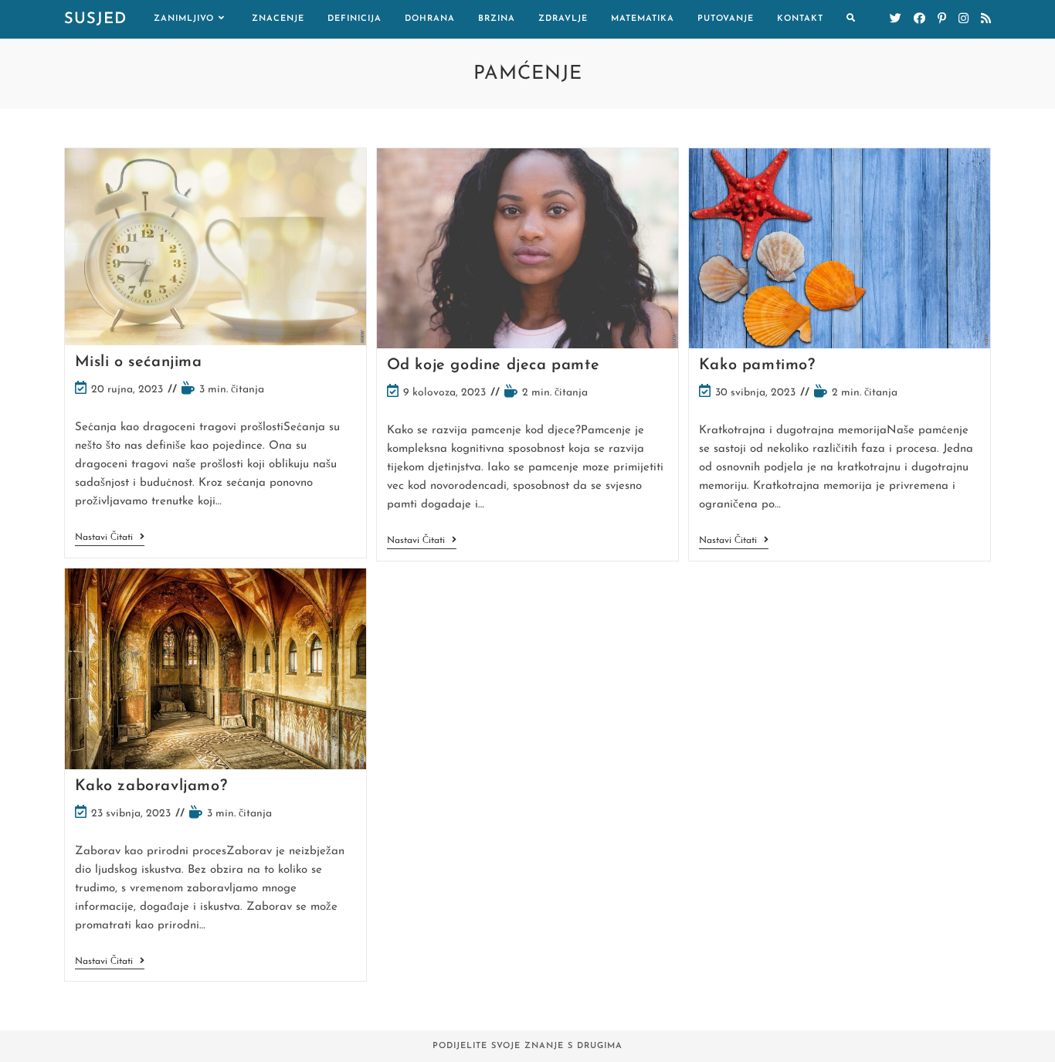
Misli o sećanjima (138, 362)
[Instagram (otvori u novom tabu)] (963, 18)
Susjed (95, 19)
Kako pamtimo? (757, 365)
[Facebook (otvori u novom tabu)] (919, 18)
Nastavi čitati (109, 538)
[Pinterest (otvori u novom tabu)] (941, 18)
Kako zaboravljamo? (151, 786)
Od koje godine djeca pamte (493, 365)
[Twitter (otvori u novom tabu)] (895, 18)
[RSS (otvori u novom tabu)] (986, 18)
